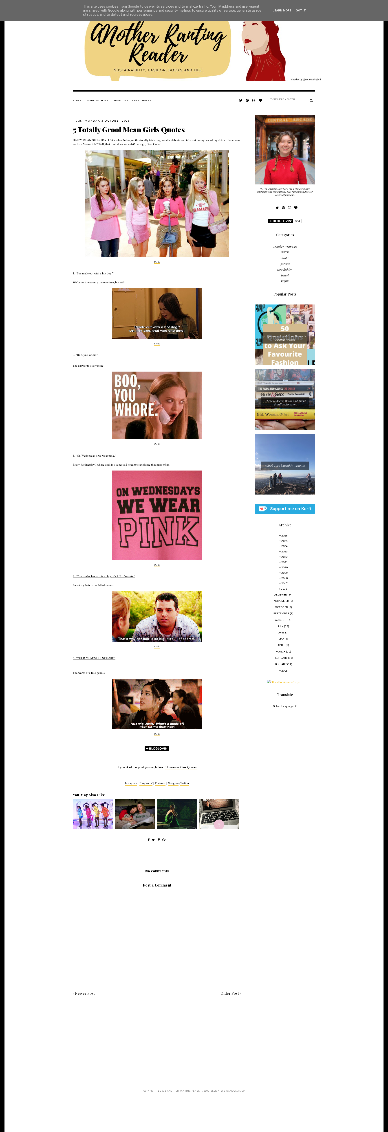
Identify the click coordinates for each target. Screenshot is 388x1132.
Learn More (282, 10)
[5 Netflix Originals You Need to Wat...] (219, 828)
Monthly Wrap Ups (285, 246)
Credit (157, 261)
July (281, 626)
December (281, 594)
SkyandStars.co (234, 1091)
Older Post (230, 993)
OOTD (285, 252)
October (282, 607)
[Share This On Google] (164, 840)
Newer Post (84, 993)
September (281, 613)
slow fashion (285, 269)
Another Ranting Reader (184, 1091)
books (285, 258)
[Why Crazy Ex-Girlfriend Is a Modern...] (93, 828)
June (281, 632)
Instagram (131, 783)
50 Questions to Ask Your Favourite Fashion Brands (285, 338)
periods (285, 264)
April (282, 645)
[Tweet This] (154, 840)
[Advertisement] (157, 1038)
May (281, 638)
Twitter (184, 783)
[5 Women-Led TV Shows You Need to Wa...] (135, 828)
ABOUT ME (120, 100)
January (281, 664)
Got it (301, 10)
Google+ (173, 783)
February (281, 658)
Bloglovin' (145, 783)
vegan (285, 281)
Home (77, 100)
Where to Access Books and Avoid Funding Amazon (285, 402)
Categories (141, 100)
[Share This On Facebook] (148, 840)
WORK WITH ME (97, 100)
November (282, 601)
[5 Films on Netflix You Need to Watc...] (177, 828)
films (77, 121)
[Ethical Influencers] (285, 682)
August (281, 620)
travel (285, 275)
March (281, 651)
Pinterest (160, 783)
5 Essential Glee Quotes (181, 767)
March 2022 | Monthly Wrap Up (285, 465)
